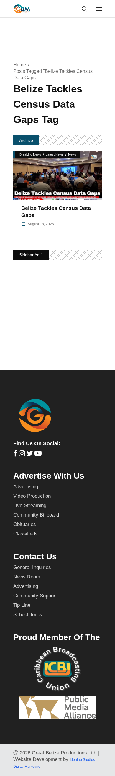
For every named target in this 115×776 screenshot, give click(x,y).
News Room (26, 577)
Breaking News (30, 154)
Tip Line (21, 605)
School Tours (27, 614)
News (72, 154)
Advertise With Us (48, 475)
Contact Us (35, 556)
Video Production (32, 496)
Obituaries (24, 524)
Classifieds (25, 534)
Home (19, 64)
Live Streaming (29, 505)
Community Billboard (36, 515)
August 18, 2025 (40, 224)
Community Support (35, 596)
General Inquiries (32, 567)
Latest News (55, 154)
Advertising (25, 486)
